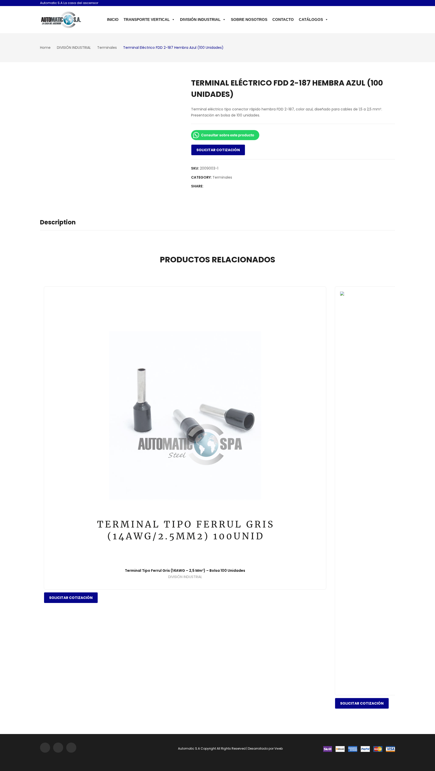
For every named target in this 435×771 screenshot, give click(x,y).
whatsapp (390, 3)
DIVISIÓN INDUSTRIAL (200, 19)
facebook (383, 3)
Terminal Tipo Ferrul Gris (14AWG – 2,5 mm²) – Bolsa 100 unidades (185, 570)
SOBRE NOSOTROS (249, 19)
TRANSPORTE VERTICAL (147, 19)
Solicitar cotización (218, 149)
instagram (376, 3)
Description (58, 222)
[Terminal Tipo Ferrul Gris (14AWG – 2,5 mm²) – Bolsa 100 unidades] (185, 427)
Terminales (222, 177)
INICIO (113, 19)
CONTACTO (283, 19)
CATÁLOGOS (311, 19)
